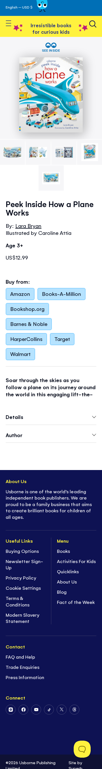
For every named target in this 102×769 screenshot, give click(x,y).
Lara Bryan (28, 225)
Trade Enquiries (22, 667)
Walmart (20, 353)
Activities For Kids (76, 561)
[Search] (92, 24)
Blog (62, 592)
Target (62, 338)
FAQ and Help (20, 657)
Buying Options (22, 551)
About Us (67, 581)
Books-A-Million (61, 293)
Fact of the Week (76, 602)
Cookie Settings (23, 588)
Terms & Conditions (17, 601)
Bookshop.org (27, 308)
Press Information (25, 677)
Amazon (20, 293)
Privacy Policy (21, 577)
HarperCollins (26, 338)
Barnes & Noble (28, 323)
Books (63, 551)
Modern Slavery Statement (22, 618)
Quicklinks (68, 571)
